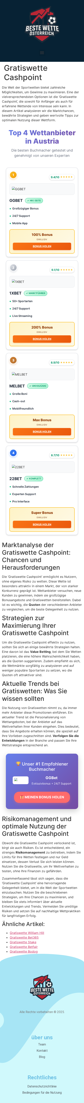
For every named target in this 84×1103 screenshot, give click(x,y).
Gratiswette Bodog (24, 951)
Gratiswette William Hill (27, 933)
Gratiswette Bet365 (24, 937)
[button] (42, 53)
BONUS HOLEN (42, 246)
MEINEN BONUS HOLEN (44, 797)
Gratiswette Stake (23, 942)
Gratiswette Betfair (24, 947)
